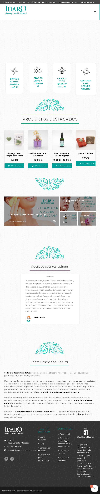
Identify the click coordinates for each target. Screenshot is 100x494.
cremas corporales (51, 381)
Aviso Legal (65, 434)
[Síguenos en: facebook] (6, 459)
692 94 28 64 (35, 2)
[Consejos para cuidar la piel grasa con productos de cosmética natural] (31, 211)
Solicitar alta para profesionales (44, 458)
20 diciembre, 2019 (19, 221)
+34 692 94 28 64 (14, 446)
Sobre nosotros (42, 438)
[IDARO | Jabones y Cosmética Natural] (13, 9)
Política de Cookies (63, 452)
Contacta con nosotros (44, 449)
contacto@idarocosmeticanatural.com (61, 2)
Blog (64, 207)
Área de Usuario (89, 2)
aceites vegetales (87, 381)
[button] (17, 165)
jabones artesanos (69, 381)
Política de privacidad (63, 458)
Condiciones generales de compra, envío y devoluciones (65, 442)
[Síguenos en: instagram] (12, 459)
